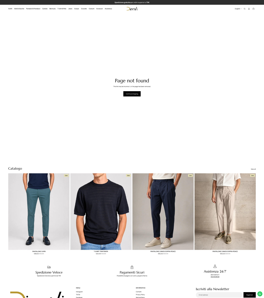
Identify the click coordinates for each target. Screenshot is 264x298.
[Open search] (244, 8)
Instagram (79, 292)
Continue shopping (132, 94)
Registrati (249, 295)
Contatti (138, 292)
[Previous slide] (11, 211)
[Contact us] (259, 293)
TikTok (78, 295)
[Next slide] (66, 211)
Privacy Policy (140, 295)
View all (253, 169)
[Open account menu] (249, 8)
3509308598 (215, 277)
